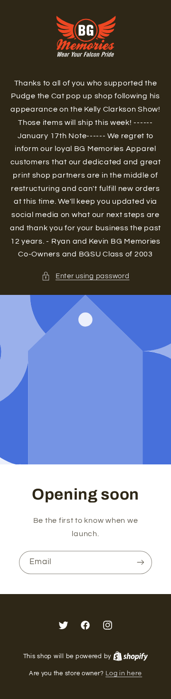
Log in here (123, 673)
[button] (85, 276)
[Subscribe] (141, 562)
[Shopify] (130, 656)
